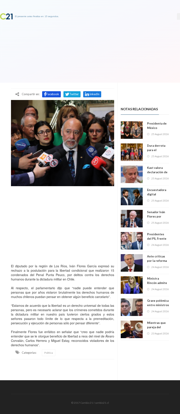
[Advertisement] (62, 224)
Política (48, 352)
